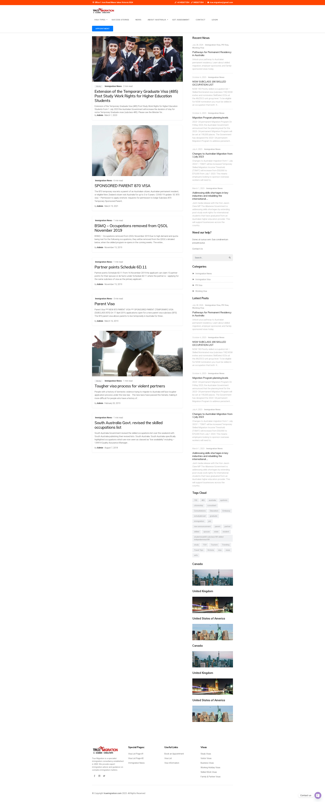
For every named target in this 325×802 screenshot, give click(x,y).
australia (212, 500)
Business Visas (207, 763)
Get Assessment (180, 20)
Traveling (225, 545)
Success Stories (120, 20)
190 (195, 500)
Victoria (210, 550)
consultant (211, 505)
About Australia (157, 20)
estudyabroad (200, 516)
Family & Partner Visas (211, 776)
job (209, 521)
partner (228, 526)
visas (228, 550)
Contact (200, 20)
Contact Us (197, 249)
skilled (196, 532)
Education (214, 511)
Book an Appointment (174, 754)
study (196, 545)
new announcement (202, 526)
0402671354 (198, 2)
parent (217, 526)
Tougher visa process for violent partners (130, 386)
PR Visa (224, 45)
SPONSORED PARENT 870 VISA (122, 185)
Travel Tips (198, 550)
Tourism (214, 545)
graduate (213, 516)
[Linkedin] (99, 776)
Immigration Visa (212, 45)
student (226, 532)
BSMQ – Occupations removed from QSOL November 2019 (131, 228)
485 (203, 500)
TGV (205, 545)
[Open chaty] (317, 795)
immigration (199, 521)
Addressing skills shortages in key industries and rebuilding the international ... (210, 195)
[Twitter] (104, 776)
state (216, 532)
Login (215, 20)
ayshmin (223, 500)
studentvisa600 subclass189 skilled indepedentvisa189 (208, 538)
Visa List (168, 758)
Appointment (102, 28)
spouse (207, 532)
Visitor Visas (206, 758)
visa (219, 550)
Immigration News (113, 86)
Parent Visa (105, 303)
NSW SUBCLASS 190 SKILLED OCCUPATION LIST (209, 83)
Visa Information (171, 763)
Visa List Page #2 (136, 758)
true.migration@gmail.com (221, 2)
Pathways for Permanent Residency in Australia (211, 54)
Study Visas (206, 754)
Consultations (200, 511)
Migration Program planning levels (210, 117)
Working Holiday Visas (210, 767)
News (138, 20)
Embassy (226, 511)
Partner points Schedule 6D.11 (121, 267)
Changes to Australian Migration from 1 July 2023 (212, 155)
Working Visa (198, 48)
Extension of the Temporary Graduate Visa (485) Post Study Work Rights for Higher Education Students (136, 96)
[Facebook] (94, 776)
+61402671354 (183, 2)
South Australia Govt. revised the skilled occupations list (129, 425)
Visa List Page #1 (136, 754)
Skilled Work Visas (209, 772)
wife (196, 555)
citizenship (198, 505)
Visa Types (99, 20)
